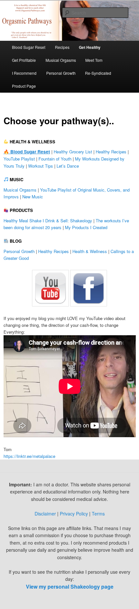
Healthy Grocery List (73, 152)
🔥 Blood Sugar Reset (27, 152)
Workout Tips (40, 166)
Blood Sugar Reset (28, 47)
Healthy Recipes (111, 152)
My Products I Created (86, 227)
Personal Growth (61, 73)
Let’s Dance (68, 166)
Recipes (62, 47)
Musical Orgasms (61, 60)
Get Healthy (90, 47)
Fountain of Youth (54, 159)
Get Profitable (24, 60)
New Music (32, 197)
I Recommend (24, 73)
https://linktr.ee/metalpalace (29, 456)
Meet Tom (93, 60)
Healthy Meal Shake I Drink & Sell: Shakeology (48, 220)
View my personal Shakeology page (69, 586)
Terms (98, 513)
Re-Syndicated (98, 73)
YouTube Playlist (19, 159)
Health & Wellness (89, 251)
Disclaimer (45, 513)
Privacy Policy (74, 513)
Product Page (24, 86)
